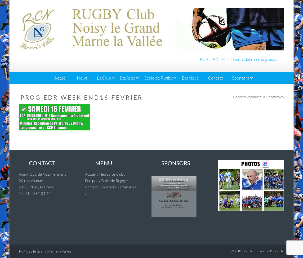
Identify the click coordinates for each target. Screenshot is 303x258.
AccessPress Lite (272, 251)
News (82, 77)
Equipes (127, 77)
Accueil (61, 77)
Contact (215, 77)
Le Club (104, 77)
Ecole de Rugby (158, 77)
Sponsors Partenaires (118, 187)
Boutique (190, 77)
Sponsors (240, 77)
